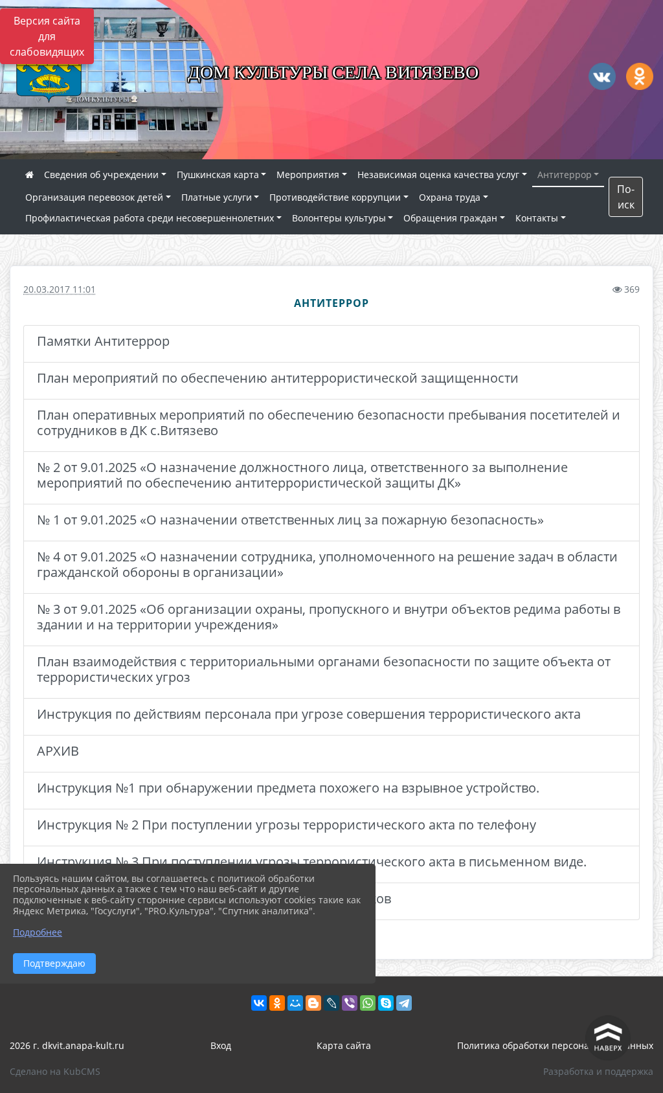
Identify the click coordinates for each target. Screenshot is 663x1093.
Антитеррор (564, 174)
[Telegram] (404, 1003)
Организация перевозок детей (94, 197)
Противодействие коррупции (335, 197)
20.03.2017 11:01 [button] (59, 289)
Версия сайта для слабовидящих (47, 36)
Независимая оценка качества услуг (438, 174)
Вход (220, 1045)
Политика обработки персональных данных (555, 1045)
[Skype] (386, 1003)
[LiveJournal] (331, 1003)
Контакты (536, 218)
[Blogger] (313, 1003)
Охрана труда (449, 197)
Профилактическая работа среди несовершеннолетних (149, 218)
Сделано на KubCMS (55, 1071)
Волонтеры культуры (339, 218)
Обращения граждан (450, 218)
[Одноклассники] (277, 1003)
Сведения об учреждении (101, 174)
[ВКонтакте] (259, 1003)
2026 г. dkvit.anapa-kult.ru (67, 1045)
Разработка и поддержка (598, 1071)
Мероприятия (307, 174)
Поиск (626, 197)
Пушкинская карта (218, 174)
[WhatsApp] (368, 1003)
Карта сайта (344, 1045)
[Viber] (349, 1003)
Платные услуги (216, 197)
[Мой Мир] (295, 1003)
